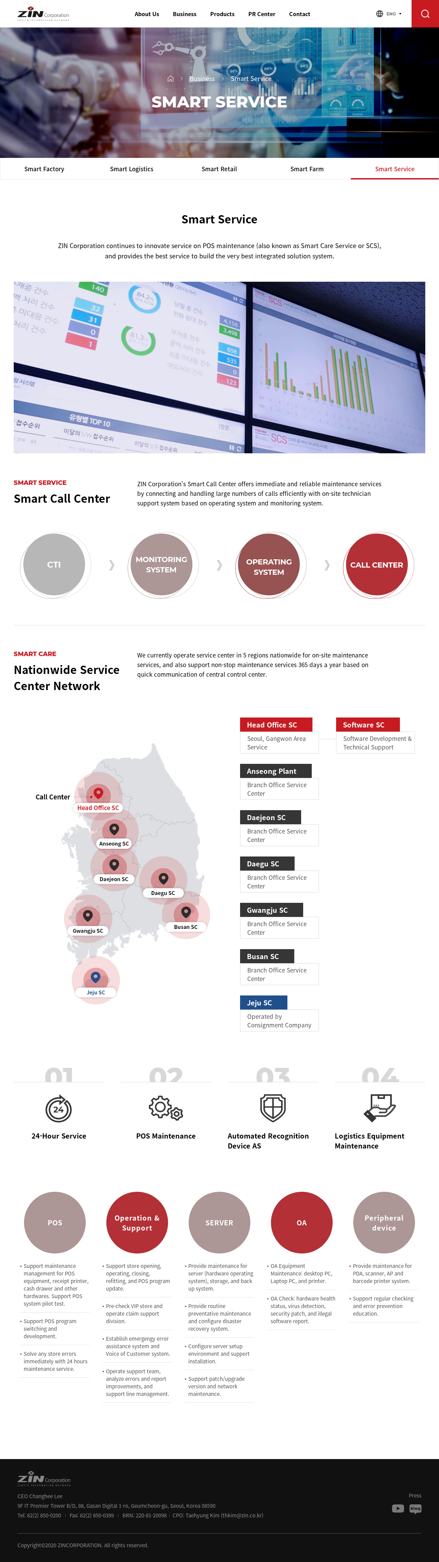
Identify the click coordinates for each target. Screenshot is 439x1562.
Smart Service (395, 168)
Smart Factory (44, 168)
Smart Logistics (131, 168)
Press (415, 1495)
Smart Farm (307, 168)
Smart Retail (219, 168)
